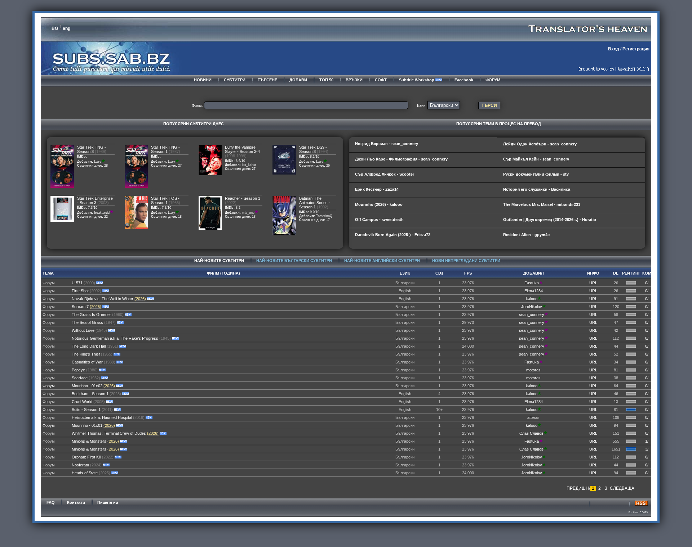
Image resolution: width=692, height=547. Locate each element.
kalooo (396, 204)
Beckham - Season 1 (90, 394)
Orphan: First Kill (86, 457)
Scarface (80, 378)
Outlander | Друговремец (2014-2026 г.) (540, 219)
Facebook (463, 80)
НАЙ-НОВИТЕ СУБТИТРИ (219, 260)
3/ (646, 449)
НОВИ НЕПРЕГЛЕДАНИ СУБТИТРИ (466, 260)
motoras (533, 370)
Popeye (78, 370)
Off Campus (366, 219)
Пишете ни (107, 502)
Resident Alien (517, 234)
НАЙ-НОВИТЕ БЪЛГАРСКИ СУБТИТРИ (294, 260)
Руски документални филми (531, 174)
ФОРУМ (492, 80)
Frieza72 (422, 234)
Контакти (76, 502)
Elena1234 (533, 291)
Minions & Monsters (89, 441)
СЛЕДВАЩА (621, 488)
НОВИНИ (203, 80)
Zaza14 (392, 189)
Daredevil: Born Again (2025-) (383, 234)
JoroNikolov (531, 306)
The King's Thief (86, 354)
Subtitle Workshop (417, 80)
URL (593, 283)
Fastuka (531, 283)
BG (55, 28)
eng (66, 28)
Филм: (197, 105)
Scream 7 (80, 306)
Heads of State (85, 473)
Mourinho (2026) (370, 204)
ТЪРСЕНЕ (267, 80)
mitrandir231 (568, 204)
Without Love (84, 330)
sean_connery (404, 143)
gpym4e (542, 234)
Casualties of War (87, 362)
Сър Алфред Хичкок (375, 174)
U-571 (77, 283)
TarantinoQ (324, 216)
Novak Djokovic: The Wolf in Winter (102, 299)
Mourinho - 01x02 (87, 386)
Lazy (97, 161)
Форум (49, 386)
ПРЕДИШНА (578, 488)
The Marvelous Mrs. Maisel (528, 204)
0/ (646, 283)
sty (566, 174)
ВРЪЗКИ (354, 80)
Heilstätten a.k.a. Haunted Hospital (102, 417)
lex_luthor (249, 165)
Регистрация (635, 48)
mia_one (248, 212)
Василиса (560, 189)
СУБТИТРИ (234, 80)
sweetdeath (393, 219)
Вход (613, 48)
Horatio (589, 219)
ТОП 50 (326, 80)
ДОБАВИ (298, 80)
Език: (421, 105)
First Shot (80, 291)
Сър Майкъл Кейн (521, 159)
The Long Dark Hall (89, 346)
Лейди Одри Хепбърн (524, 144)
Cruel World (82, 401)
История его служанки (525, 189)
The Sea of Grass (87, 322)
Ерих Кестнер (368, 189)
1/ (646, 441)
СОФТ (381, 80)
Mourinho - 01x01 (87, 425)
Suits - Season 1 (86, 409)
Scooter (406, 174)
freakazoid (102, 212)
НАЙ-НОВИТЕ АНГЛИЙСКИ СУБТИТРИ (382, 260)
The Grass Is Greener (91, 314)
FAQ (50, 502)
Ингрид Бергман (371, 143)
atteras (533, 417)
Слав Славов (531, 433)
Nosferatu (80, 465)
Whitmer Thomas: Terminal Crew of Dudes (109, 433)
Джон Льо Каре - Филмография (386, 159)
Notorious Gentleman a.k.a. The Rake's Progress (115, 338)
